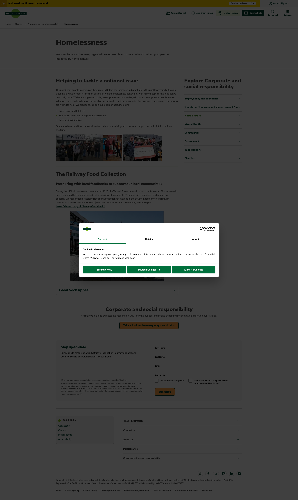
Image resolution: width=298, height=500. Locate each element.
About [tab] (195, 239)
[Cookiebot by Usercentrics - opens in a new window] (201, 229)
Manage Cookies (147, 269)
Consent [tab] (102, 239)
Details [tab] (149, 239)
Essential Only (104, 269)
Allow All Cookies (193, 269)
